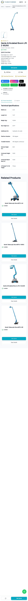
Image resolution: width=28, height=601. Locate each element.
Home (2, 6)
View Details (14, 218)
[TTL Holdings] (8, 2)
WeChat (15, 84)
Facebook (6, 81)
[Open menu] (25, 2)
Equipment (8, 6)
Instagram (15, 81)
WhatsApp (6, 84)
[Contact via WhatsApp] (24, 591)
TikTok (22, 84)
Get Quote (14, 67)
